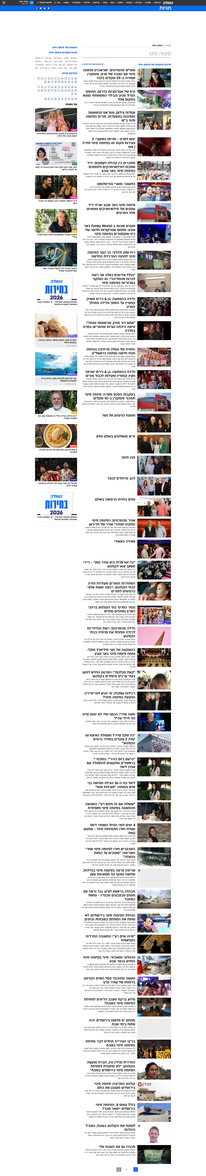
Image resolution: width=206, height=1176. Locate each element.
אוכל (105, 3)
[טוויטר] (40, 8)
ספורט (148, 3)
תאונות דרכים (71, 61)
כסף (112, 3)
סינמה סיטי (157, 46)
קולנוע (66, 58)
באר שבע (48, 61)
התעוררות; (39, 65)
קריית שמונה (72, 65)
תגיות (168, 46)
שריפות (48, 58)
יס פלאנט (39, 58)
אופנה (66, 3)
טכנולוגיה (76, 3)
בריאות (96, 3)
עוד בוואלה (71, 104)
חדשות (157, 3)
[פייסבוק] (37, 8)
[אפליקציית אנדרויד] (48, 8)
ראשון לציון (57, 58)
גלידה (54, 65)
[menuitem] (156, 2)
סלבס (120, 3)
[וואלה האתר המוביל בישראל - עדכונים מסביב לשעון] (168, 2)
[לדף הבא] (118, 1169)
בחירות (138, 3)
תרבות (129, 3)
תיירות (87, 3)
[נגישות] (4, 3)
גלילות (48, 65)
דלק (36, 68)
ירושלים (74, 58)
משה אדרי (73, 68)
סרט (65, 68)
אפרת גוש (58, 61)
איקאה (54, 68)
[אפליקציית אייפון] (44, 8)
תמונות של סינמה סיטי (64, 47)
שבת (60, 68)
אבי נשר (61, 65)
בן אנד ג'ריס (45, 68)
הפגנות (38, 61)
